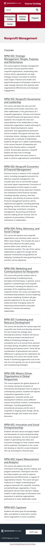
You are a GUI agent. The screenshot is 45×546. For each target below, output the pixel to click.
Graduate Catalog (22, 18)
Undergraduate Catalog (9, 18)
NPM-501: (21, 59)
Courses (9, 24)
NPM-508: (18, 376)
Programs (35, 18)
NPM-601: (21, 426)
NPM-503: (21, 168)
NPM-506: (21, 270)
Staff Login (33, 532)
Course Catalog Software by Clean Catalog (22, 544)
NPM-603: (15, 507)
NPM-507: (18, 321)
